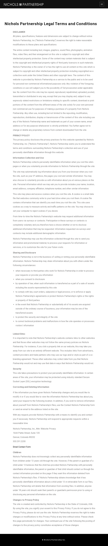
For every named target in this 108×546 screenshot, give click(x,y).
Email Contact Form (22, 447)
